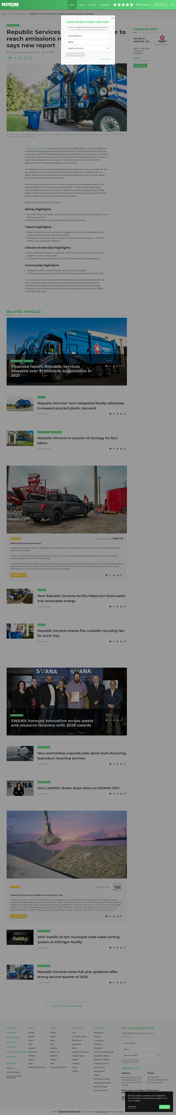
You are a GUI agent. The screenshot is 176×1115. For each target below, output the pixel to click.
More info (132, 1107)
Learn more (105, 59)
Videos (81, 5)
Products (92, 5)
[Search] (172, 5)
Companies (105, 5)
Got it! (164, 1107)
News (72, 5)
